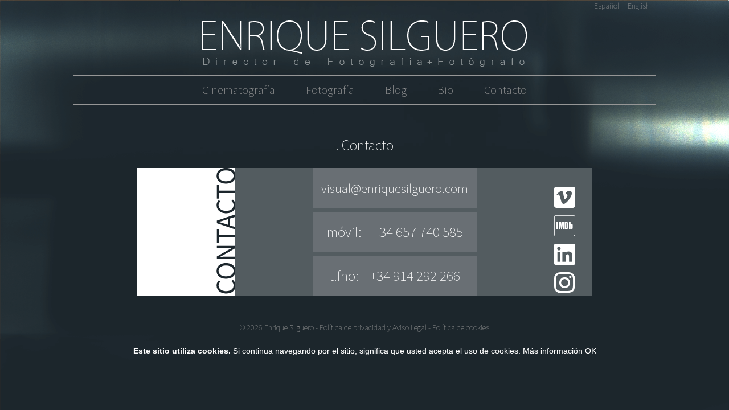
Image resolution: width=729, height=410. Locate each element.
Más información (553, 350)
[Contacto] (364, 43)
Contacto (505, 90)
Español (606, 6)
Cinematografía (238, 90)
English (639, 6)
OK (590, 350)
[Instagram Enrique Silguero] (564, 288)
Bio (445, 90)
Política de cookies (460, 327)
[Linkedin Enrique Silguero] (564, 260)
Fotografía (330, 90)
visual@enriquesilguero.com (394, 188)
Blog (396, 90)
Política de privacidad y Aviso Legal (373, 327)
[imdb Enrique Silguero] (564, 231)
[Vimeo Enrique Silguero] (564, 203)
